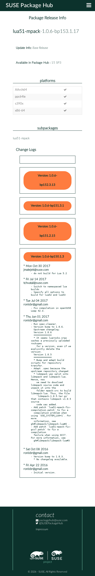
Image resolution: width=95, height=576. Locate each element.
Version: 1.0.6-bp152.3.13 (47, 180)
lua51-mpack (26, 31)
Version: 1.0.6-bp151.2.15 (47, 231)
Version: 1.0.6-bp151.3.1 (47, 205)
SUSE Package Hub (29, 5)
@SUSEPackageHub (50, 523)
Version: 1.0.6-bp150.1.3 (47, 256)
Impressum (42, 529)
